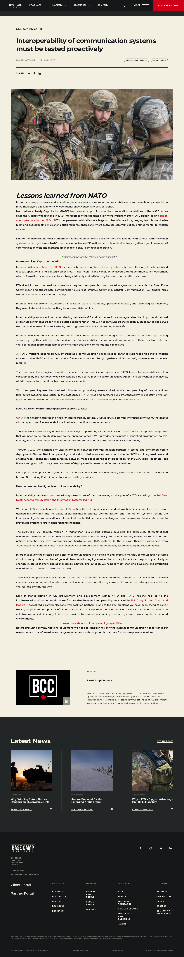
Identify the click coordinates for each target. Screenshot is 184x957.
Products (35, 5)
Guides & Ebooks (128, 909)
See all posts (165, 741)
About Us (162, 892)
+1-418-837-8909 (17, 870)
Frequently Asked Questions (125, 916)
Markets (57, 5)
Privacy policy (117, 950)
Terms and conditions (79, 950)
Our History (164, 897)
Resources (80, 5)
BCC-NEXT (57, 892)
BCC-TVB (57, 901)
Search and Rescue (90, 894)
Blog (121, 892)
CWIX (19, 418)
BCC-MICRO (58, 906)
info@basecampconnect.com (25, 874)
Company (103, 5)
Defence (91, 909)
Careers (161, 906)
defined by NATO (50, 267)
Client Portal (21, 885)
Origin (160, 901)
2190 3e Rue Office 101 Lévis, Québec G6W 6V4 (17, 861)
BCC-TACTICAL (60, 897)
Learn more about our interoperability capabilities (92, 623)
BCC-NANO (58, 911)
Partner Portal (22, 893)
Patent (122, 924)
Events (122, 897)
